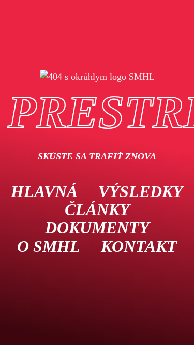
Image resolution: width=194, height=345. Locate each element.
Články (97, 209)
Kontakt (139, 246)
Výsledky (140, 191)
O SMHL (48, 246)
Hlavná (44, 191)
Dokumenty (97, 227)
